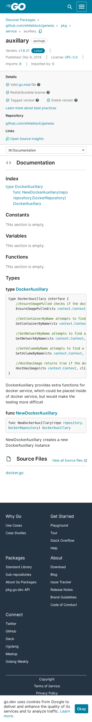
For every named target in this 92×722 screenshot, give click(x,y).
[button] (7, 84)
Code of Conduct (63, 605)
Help (54, 548)
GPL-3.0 (71, 57)
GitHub (11, 631)
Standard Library (19, 567)
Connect (14, 614)
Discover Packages (20, 20)
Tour (53, 533)
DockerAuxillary (32, 289)
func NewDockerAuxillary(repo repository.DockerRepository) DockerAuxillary (40, 198)
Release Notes (61, 590)
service (11, 31)
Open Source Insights (26, 139)
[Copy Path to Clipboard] (40, 31)
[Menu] (46, 150)
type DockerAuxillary (24, 186)
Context (79, 309)
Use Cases (14, 525)
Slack (10, 639)
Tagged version (22, 100)
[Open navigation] (81, 6)
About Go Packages (21, 582)
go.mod (24, 84)
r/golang (12, 646)
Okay (81, 708)
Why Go (13, 516)
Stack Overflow (62, 540)
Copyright (46, 679)
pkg (64, 25)
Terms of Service (47, 686)
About (56, 557)
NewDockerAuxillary (36, 413)
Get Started (62, 516)
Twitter (11, 624)
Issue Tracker (60, 582)
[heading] (20, 6)
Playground (59, 525)
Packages (15, 557)
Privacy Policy (47, 693)
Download (58, 567)
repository (72, 423)
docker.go (15, 472)
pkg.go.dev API (18, 590)
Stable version (62, 100)
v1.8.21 (18, 50)
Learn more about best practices (31, 108)
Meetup (11, 654)
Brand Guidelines (63, 597)
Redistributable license (27, 92)
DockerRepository (23, 428)
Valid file (23, 84)
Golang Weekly (17, 661)
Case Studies (16, 533)
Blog (53, 574)
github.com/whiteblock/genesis (30, 25)
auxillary (30, 31)
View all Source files (67, 460)
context (64, 309)
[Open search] (70, 6)
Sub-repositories (18, 574)
